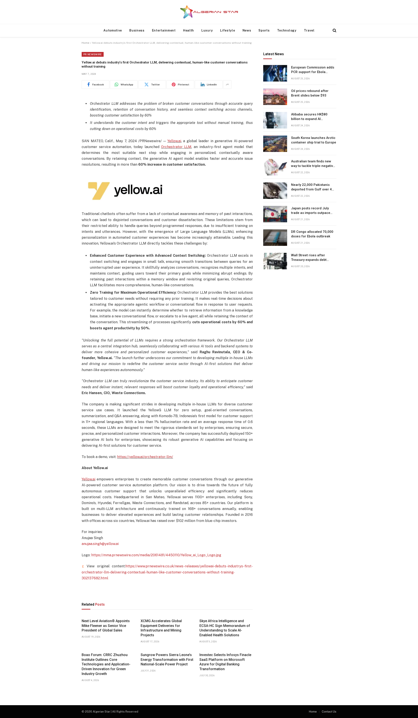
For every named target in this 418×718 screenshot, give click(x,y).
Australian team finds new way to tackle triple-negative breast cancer (313, 164)
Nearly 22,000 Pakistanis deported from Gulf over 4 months (311, 187)
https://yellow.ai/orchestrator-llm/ (145, 457)
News (247, 30)
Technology (287, 30)
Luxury (207, 30)
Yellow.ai (174, 141)
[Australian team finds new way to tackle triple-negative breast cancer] (275, 167)
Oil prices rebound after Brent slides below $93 (310, 93)
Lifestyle (227, 30)
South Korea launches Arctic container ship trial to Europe (313, 140)
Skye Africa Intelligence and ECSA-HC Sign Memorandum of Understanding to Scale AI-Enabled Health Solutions (224, 628)
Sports (264, 30)
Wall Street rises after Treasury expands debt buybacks (309, 258)
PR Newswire (92, 54)
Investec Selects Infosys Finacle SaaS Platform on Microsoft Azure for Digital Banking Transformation (225, 662)
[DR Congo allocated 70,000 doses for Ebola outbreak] (275, 237)
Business (137, 30)
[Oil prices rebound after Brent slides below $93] (275, 96)
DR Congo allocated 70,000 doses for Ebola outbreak (312, 234)
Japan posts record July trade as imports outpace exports (310, 211)
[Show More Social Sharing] (227, 84)
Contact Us (329, 711)
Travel (309, 30)
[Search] (334, 30)
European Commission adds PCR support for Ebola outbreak (312, 70)
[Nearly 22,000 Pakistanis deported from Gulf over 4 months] (275, 190)
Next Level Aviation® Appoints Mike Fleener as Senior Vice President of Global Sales (106, 626)
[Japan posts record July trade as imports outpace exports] (275, 214)
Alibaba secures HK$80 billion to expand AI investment (309, 117)
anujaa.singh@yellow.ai (100, 544)
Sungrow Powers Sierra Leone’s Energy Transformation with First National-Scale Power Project (167, 659)
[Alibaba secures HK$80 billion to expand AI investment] (275, 120)
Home (85, 42)
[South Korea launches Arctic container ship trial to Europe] (275, 143)
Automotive (112, 30)
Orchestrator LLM (176, 147)
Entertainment (164, 30)
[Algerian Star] (209, 12)
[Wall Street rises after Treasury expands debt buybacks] (275, 261)
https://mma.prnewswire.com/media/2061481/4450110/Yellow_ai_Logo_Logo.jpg (156, 555)
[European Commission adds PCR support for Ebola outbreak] (275, 73)
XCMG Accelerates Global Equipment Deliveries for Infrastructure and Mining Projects (161, 628)
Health (188, 30)
